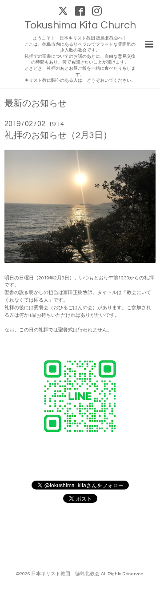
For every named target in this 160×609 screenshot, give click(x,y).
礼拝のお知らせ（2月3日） (58, 135)
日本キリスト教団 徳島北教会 (65, 573)
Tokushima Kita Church (80, 25)
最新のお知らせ (35, 104)
